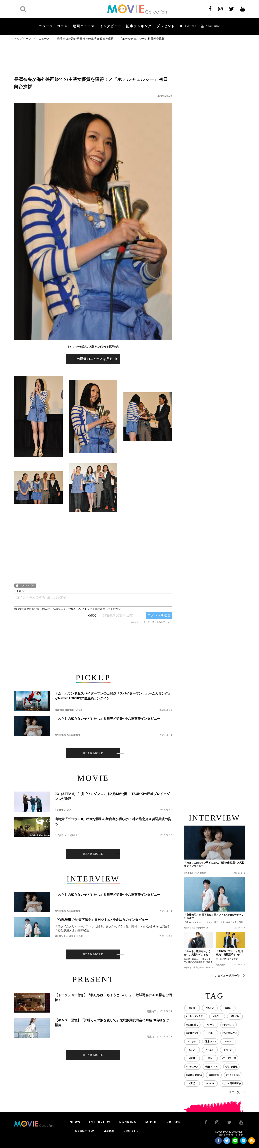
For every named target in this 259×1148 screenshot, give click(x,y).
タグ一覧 (234, 1092)
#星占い (210, 1008)
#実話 (192, 1083)
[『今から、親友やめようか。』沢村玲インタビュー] (198, 940)
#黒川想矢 (220, 964)
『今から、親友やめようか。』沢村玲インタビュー (197, 953)
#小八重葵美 (74, 735)
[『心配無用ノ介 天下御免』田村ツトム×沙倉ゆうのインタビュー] (32, 927)
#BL (210, 1033)
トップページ (22, 38)
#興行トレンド (212, 1066)
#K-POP (210, 1083)
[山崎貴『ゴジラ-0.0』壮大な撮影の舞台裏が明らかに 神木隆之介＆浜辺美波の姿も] (32, 827)
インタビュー (110, 26)
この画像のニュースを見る (93, 359)
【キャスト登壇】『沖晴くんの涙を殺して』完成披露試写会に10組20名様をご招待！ (112, 1022)
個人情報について (84, 1131)
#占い (192, 1050)
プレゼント (166, 26)
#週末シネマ (210, 1041)
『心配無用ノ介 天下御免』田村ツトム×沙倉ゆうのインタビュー (101, 919)
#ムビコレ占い (229, 1033)
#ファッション (233, 1075)
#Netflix (59, 710)
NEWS (75, 1122)
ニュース (44, 38)
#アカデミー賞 (229, 1058)
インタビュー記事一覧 (226, 975)
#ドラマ (210, 1024)
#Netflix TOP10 (73, 710)
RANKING (127, 1122)
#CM (210, 1058)
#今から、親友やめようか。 (197, 967)
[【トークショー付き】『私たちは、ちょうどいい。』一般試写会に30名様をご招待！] (32, 1003)
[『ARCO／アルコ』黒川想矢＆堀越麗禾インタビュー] (230, 940)
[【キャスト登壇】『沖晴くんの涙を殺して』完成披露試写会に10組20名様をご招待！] (32, 1028)
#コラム (192, 1041)
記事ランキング (139, 26)
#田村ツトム (61, 936)
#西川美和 (60, 735)
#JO (69, 810)
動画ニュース (84, 26)
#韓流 (227, 1008)
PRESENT (175, 1122)
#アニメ (210, 1050)
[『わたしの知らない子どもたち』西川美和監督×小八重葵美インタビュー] (32, 726)
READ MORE (93, 753)
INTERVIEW (99, 1122)
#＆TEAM (60, 810)
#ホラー (217, 1016)
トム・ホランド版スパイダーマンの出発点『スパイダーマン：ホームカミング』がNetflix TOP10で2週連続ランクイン (113, 696)
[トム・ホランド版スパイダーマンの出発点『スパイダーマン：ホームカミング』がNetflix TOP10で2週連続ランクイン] (32, 701)
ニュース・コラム (53, 26)
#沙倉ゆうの (76, 936)
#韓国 (192, 1058)
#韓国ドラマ (192, 1033)
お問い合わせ (131, 1131)
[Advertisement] (93, 58)
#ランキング (228, 1024)
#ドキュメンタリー (195, 1016)
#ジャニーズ (192, 1066)
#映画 (192, 1008)
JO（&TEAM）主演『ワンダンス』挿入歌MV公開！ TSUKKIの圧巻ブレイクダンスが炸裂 (112, 796)
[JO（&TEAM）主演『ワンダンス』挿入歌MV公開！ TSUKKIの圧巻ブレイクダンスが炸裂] (32, 802)
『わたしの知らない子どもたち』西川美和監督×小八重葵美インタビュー (107, 718)
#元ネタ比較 (231, 1066)
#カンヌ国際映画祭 (231, 1083)
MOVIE (151, 1122)
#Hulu (228, 1041)
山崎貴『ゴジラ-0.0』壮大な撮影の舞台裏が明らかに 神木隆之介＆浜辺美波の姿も (113, 821)
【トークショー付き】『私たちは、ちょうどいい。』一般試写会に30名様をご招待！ (113, 997)
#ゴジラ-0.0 (71, 835)
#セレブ (228, 1050)
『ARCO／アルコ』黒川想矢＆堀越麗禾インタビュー (229, 953)
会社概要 (109, 1131)
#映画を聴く (192, 1024)
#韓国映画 (214, 1075)
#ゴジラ (59, 835)
